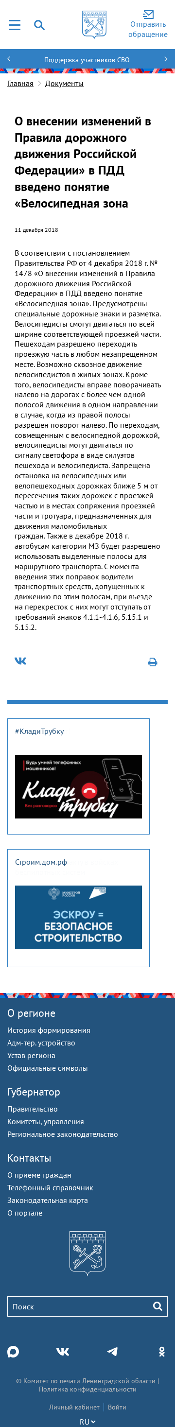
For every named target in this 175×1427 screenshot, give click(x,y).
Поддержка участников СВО (87, 59)
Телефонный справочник (50, 1187)
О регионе (31, 1013)
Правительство (32, 1109)
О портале (24, 1213)
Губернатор (33, 1091)
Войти (117, 1407)
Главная (20, 83)
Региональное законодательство (62, 1134)
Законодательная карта (47, 1200)
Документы (64, 83)
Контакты (29, 1158)
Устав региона (31, 1055)
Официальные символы (47, 1068)
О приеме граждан (39, 1175)
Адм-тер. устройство (41, 1042)
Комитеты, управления (45, 1121)
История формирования (48, 1030)
